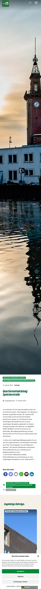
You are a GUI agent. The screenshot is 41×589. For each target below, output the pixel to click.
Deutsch (27, 587)
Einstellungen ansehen (20, 582)
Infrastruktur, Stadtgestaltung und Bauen (14, 378)
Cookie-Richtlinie (10, 586)
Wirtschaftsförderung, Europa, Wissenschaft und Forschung (18, 380)
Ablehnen (20, 576)
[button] (38, 556)
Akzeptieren (20, 571)
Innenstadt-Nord (10, 490)
